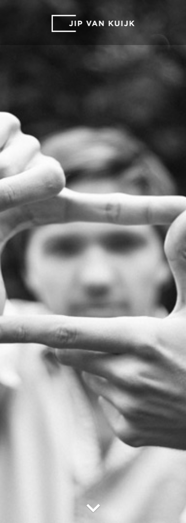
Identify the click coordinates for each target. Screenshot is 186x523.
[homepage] (93, 23)
